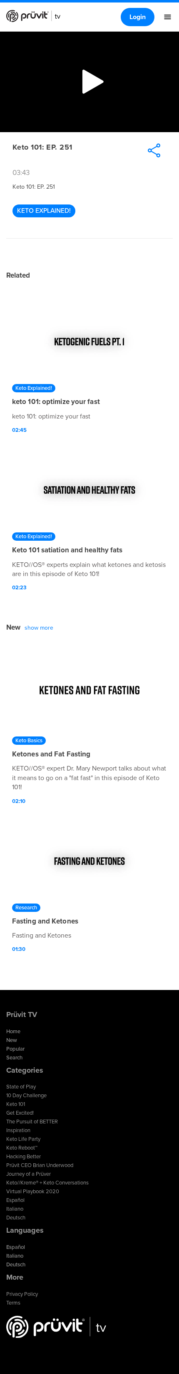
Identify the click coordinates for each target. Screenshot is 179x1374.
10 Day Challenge (26, 1095)
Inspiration (18, 1130)
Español (15, 1200)
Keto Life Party (23, 1139)
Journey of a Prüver (28, 1174)
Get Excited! (20, 1113)
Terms (13, 1303)
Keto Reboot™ (21, 1148)
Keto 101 (15, 1104)
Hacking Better (23, 1156)
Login (137, 17)
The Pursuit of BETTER (32, 1121)
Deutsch (15, 1217)
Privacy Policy (22, 1294)
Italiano (14, 1209)
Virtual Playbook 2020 (32, 1191)
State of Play (21, 1086)
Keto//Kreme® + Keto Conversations (47, 1182)
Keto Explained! (44, 210)
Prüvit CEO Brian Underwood (39, 1165)
